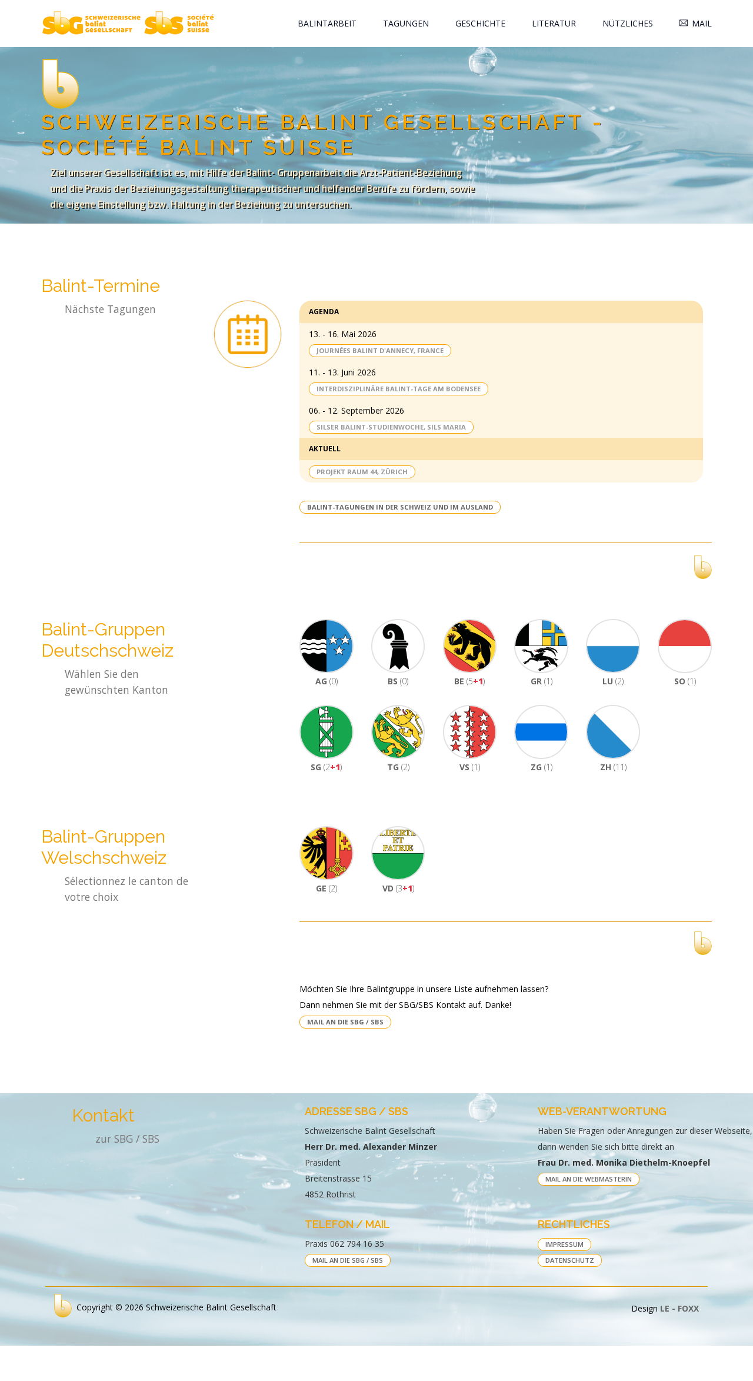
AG (326, 681)
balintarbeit (327, 23)
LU (613, 681)
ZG (541, 767)
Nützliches (627, 23)
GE (326, 888)
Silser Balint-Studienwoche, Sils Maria (391, 426)
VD (398, 888)
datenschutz (569, 1260)
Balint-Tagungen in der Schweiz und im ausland (400, 507)
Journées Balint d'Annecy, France (380, 350)
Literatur (554, 23)
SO (685, 681)
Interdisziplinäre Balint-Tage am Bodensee (398, 388)
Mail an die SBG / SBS (345, 1021)
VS (469, 767)
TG (398, 767)
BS (398, 681)
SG (326, 767)
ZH (613, 767)
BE (469, 681)
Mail (702, 23)
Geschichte (480, 23)
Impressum (564, 1244)
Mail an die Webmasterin (588, 1178)
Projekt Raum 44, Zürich (362, 471)
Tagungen (406, 23)
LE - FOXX (679, 1308)
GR (541, 681)
